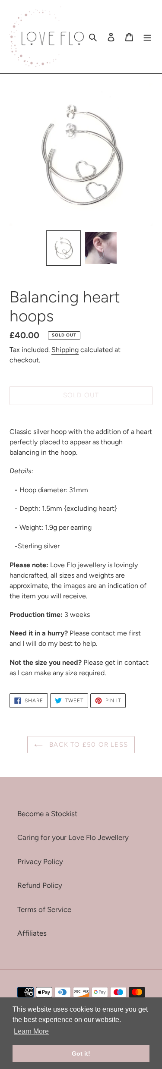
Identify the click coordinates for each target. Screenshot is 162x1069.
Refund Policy (39, 885)
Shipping (65, 350)
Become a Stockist (47, 813)
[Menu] (147, 37)
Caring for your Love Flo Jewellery (73, 837)
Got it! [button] (81, 1053)
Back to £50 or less (87, 744)
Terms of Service (44, 909)
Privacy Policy (40, 861)
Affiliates (32, 933)
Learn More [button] (31, 1031)
